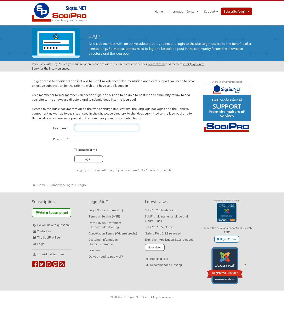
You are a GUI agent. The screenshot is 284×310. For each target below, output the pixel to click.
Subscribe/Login (235, 11)
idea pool (129, 99)
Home (158, 11)
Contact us (44, 231)
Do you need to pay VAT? (105, 256)
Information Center (182, 11)
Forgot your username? (124, 170)
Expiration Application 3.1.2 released (169, 239)
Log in (87, 159)
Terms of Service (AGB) (104, 216)
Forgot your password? (91, 170)
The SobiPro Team (49, 237)
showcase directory (68, 99)
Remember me (87, 149)
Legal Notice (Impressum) (105, 210)
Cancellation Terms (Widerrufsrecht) (112, 233)
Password (60, 139)
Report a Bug (159, 259)
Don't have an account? (156, 170)
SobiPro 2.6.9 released (160, 210)
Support (210, 11)
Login (40, 244)
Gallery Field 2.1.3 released (163, 233)
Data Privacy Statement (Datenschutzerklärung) (104, 225)
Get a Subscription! (53, 213)
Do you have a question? (53, 225)
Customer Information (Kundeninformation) (103, 242)
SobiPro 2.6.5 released (160, 227)
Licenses (94, 250)
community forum (167, 95)
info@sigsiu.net (193, 64)
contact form (156, 64)
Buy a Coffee (227, 239)
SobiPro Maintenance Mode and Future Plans (166, 219)
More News (155, 247)
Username (60, 128)
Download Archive (50, 254)
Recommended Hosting (166, 265)
